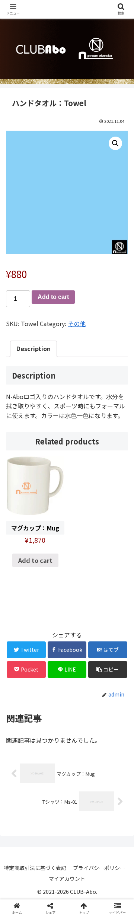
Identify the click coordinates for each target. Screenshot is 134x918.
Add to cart (53, 297)
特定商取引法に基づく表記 (35, 867)
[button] (119, 734)
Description (33, 348)
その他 (77, 323)
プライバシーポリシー (99, 867)
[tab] (33, 349)
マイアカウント (67, 878)
